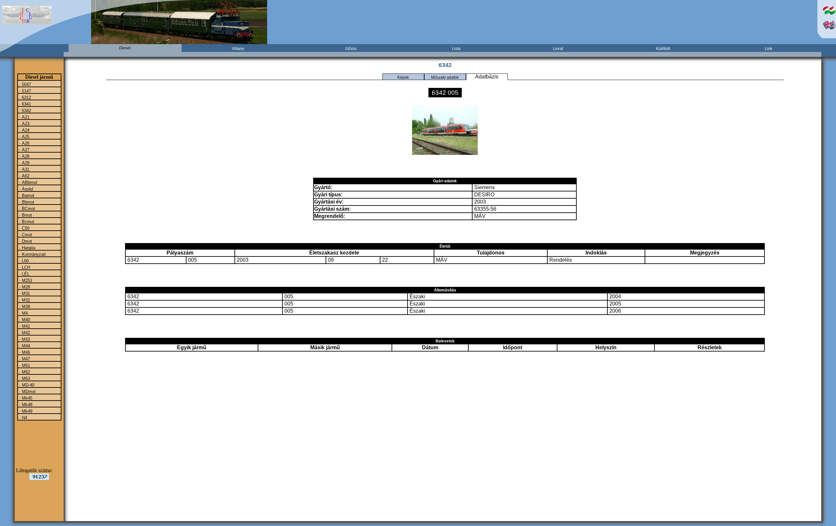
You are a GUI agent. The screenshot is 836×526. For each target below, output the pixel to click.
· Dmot (25, 241)
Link (768, 48)
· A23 (23, 123)
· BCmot (26, 208)
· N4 (22, 417)
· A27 (23, 149)
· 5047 (24, 84)
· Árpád (25, 189)
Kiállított (663, 48)
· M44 (24, 345)
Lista (456, 48)
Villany (238, 48)
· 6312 (24, 97)
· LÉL (23, 273)
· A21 (23, 117)
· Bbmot (26, 202)
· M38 (24, 306)
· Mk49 (25, 411)
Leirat (558, 48)
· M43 (24, 339)
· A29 (23, 162)
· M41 (24, 326)
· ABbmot (27, 182)
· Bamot (26, 195)
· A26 (23, 143)
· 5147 (24, 91)
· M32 (24, 300)
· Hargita (26, 247)
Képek (403, 77)
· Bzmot (26, 221)
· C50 (23, 228)
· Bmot (25, 215)
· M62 (24, 372)
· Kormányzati (32, 254)
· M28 (24, 287)
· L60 (23, 260)
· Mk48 (25, 404)
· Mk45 (25, 398)
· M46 (24, 352)
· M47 (24, 358)
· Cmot (25, 234)
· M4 (23, 313)
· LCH (24, 267)
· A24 (23, 130)
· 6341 (24, 104)
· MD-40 (26, 385)
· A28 (23, 156)
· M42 (24, 332)
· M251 (25, 280)
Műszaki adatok (445, 77)
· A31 (23, 169)
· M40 (24, 319)
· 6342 (24, 110)
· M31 (24, 293)
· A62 (23, 175)
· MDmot (27, 391)
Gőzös (351, 48)
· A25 (23, 136)
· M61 (24, 365)
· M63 (24, 378)
